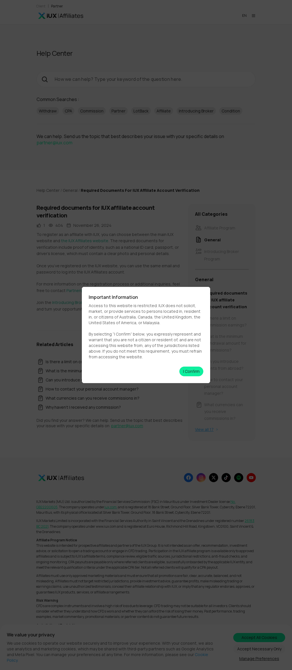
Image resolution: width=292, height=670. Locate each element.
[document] (146, 335)
